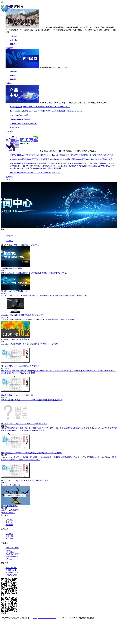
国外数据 (27, 119)
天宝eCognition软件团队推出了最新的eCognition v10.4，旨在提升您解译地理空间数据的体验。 (39, 319)
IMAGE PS (27, 107)
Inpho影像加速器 (57, 111)
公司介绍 (13, 36)
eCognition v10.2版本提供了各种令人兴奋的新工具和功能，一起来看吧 (29, 344)
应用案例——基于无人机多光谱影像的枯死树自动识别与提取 (45, 159)
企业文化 (13, 40)
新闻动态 (9, 48)
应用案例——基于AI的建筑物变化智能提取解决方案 (91, 159)
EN (7, 179)
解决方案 (9, 132)
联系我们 (9, 177)
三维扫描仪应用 (15, 164)
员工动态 (13, 79)
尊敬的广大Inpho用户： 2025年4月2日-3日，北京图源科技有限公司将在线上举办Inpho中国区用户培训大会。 (45, 296)
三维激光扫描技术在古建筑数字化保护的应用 (40, 164)
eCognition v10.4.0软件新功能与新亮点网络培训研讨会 (22, 315)
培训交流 (13, 75)
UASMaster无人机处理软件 (39, 111)
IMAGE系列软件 (16, 107)
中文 (11, 179)
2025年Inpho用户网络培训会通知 (14, 291)
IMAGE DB (44, 107)
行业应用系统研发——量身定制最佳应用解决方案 (40, 173)
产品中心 (9, 83)
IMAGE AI (35, 107)
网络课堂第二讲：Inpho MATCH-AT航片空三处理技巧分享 (24, 480)
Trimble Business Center (73, 111)
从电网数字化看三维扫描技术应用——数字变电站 (79, 164)
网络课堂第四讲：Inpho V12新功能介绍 (17, 395)
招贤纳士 (13, 44)
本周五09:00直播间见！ (10, 510)
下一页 (6, 513)
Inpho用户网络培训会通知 (11, 268)
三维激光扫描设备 (29, 124)
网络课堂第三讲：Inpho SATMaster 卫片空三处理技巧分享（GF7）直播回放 (31, 453)
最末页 (12, 513)
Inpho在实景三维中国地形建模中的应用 (36, 155)
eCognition (14, 115)
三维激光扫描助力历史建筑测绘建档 (76, 166)
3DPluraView (14, 127)
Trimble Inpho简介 (22, 111)
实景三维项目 (15, 155)
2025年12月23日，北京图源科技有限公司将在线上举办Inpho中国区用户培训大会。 (34, 273)
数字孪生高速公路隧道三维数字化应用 (46, 166)
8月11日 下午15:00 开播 (10, 485)
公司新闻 (13, 71)
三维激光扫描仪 (15, 124)
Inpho (12, 111)
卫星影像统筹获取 (16, 119)
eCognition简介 (24, 115)
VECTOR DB (54, 107)
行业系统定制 (15, 173)
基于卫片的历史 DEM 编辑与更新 (99, 155)
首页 (16, 245)
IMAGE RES (65, 107)
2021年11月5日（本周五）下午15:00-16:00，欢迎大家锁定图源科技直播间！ (31, 400)
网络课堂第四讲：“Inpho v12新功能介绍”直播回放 (21, 366)
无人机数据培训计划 (9, 506)
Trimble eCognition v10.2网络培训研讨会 (17, 339)
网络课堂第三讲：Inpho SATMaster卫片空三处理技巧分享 (24, 424)
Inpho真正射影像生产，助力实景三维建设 (69, 155)
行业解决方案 (15, 159)
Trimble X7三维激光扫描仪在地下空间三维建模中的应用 (38, 168)
